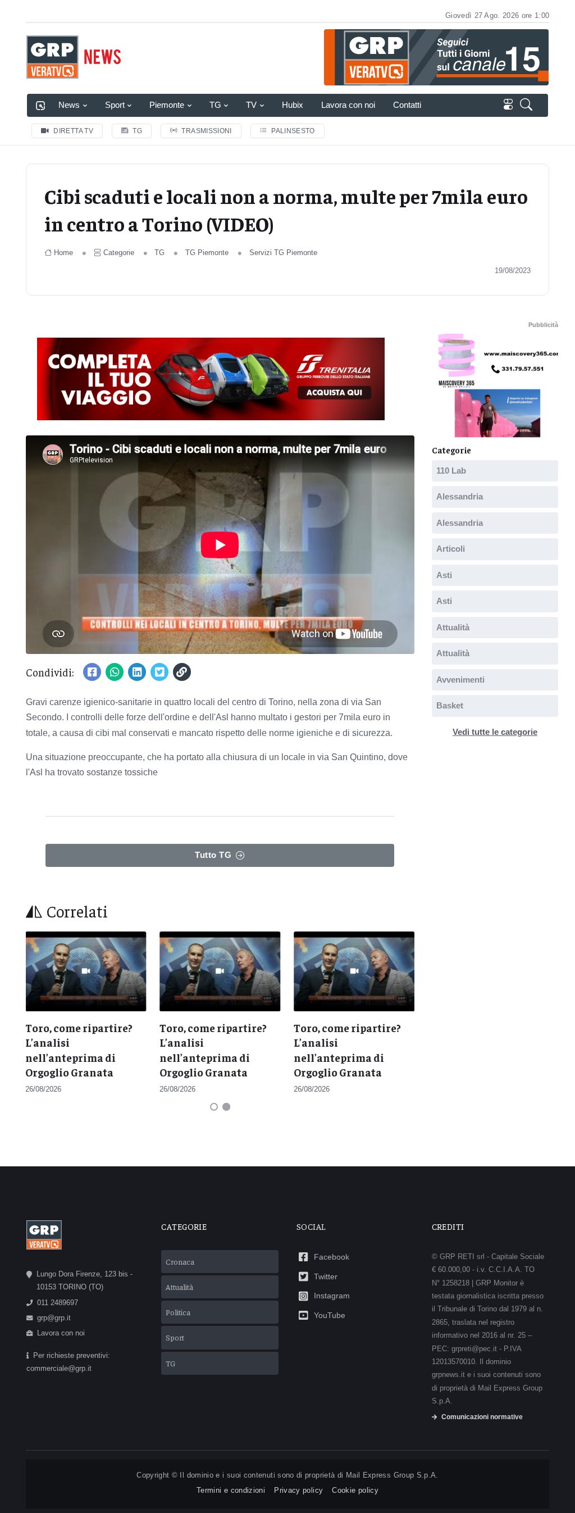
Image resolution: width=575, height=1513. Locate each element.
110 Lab (451, 470)
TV (251, 105)
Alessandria (459, 496)
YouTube (329, 1315)
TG (215, 105)
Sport (115, 105)
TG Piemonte (207, 252)
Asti (444, 574)
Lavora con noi (348, 105)
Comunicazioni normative (482, 1417)
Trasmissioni (206, 131)
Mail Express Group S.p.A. (392, 1475)
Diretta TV (73, 131)
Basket (449, 705)
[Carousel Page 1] (214, 1107)
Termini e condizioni (231, 1490)
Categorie (118, 252)
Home (63, 252)
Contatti (407, 105)
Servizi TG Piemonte (283, 252)
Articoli (450, 548)
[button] (528, 105)
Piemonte (166, 105)
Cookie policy (355, 1490)
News (69, 105)
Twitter (325, 1276)
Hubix (292, 105)
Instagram (332, 1295)
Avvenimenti (460, 679)
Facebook (331, 1256)
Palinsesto (293, 131)
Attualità (452, 626)
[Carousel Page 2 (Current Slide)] (226, 1107)
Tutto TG (213, 855)
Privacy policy (298, 1490)
